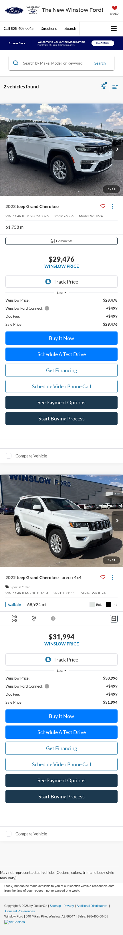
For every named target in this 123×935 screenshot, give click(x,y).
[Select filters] (103, 87)
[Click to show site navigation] (114, 29)
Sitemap (55, 905)
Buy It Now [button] (61, 338)
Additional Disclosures (92, 905)
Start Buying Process (61, 418)
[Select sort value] (113, 87)
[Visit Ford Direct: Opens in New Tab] (15, 922)
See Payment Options (61, 402)
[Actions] (113, 206)
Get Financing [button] (61, 370)
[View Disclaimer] (53, 618)
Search (100, 63)
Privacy (69, 905)
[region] (61, 312)
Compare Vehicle (31, 455)
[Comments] (114, 618)
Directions (49, 28)
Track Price (65, 281)
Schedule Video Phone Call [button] (61, 386)
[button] (18, 28)
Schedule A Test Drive (61, 354)
